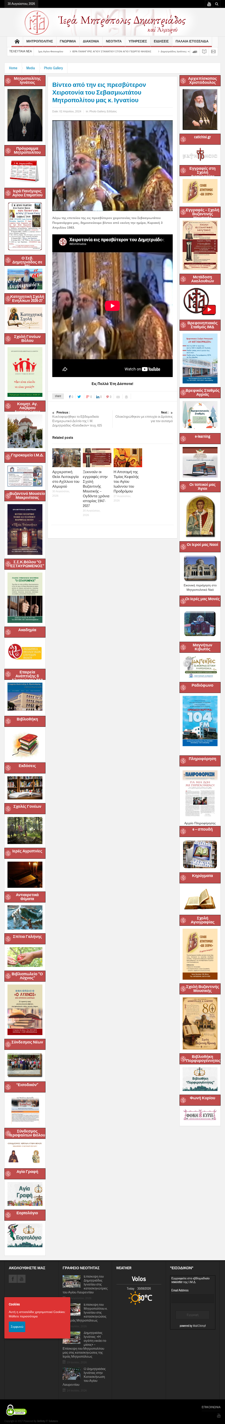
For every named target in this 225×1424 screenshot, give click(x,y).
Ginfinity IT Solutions (47, 1421)
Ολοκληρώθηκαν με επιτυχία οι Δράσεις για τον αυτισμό (144, 416)
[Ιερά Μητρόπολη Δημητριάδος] (112, 22)
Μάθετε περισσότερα (23, 1316)
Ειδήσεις (112, 111)
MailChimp (199, 1326)
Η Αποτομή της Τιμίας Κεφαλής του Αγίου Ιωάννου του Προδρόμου (126, 482)
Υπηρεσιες (138, 41)
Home (13, 68)
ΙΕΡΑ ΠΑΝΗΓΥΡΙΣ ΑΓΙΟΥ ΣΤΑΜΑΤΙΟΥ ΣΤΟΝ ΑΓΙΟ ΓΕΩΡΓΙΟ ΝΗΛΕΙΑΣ (48, 51)
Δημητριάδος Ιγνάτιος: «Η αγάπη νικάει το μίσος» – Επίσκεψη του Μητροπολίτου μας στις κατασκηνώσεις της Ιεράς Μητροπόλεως (84, 1345)
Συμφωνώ (17, 1327)
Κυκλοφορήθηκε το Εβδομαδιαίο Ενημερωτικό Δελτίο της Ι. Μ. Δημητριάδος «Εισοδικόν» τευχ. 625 (77, 419)
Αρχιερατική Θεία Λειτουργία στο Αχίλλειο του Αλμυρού (65, 479)
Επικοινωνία (211, 1407)
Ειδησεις (161, 41)
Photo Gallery (53, 68)
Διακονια (91, 41)
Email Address (180, 1290)
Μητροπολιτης (39, 41)
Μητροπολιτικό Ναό (200, 589)
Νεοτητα (114, 41)
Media (30, 68)
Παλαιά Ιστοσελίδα (192, 41)
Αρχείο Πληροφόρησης (200, 823)
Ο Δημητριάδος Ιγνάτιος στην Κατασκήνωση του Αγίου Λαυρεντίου (84, 1377)
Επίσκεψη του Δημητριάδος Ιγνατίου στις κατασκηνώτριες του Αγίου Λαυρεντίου (85, 1285)
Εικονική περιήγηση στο (200, 585)
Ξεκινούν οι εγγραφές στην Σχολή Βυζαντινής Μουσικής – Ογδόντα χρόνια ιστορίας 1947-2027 (96, 489)
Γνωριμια (68, 41)
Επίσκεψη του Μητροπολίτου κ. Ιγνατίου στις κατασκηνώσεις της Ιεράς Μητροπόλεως (85, 1313)
